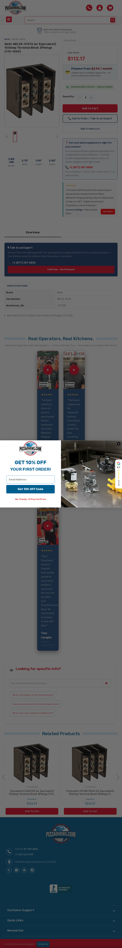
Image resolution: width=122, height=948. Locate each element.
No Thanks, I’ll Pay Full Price (30, 499)
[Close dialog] (119, 444)
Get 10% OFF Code (30, 489)
